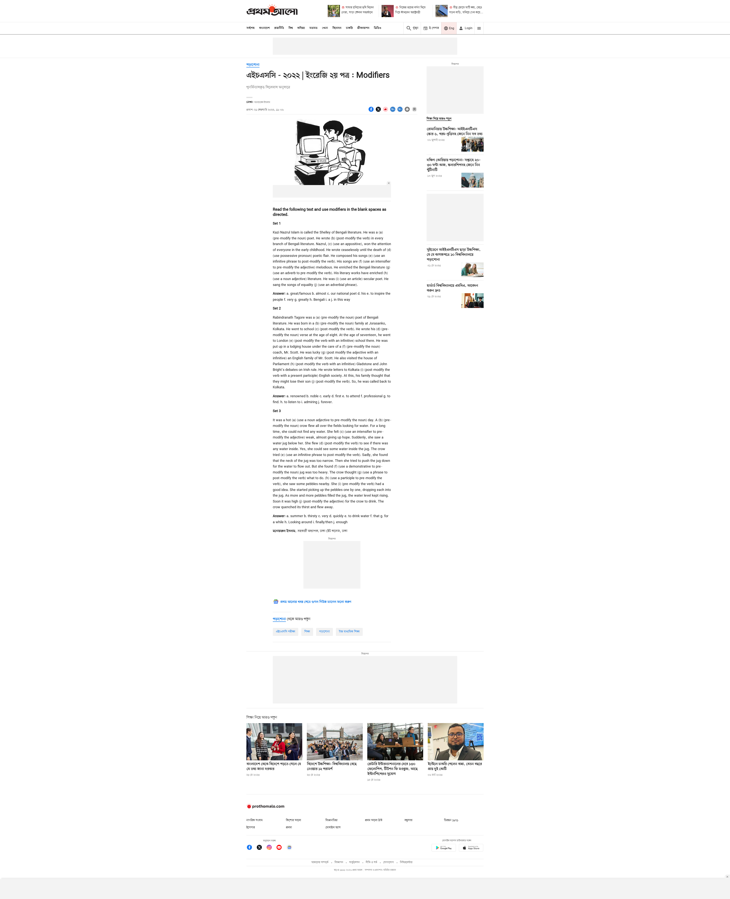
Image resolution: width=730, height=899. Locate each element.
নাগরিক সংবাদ (254, 820)
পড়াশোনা (252, 65)
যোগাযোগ (388, 862)
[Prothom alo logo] (265, 807)
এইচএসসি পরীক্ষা (285, 632)
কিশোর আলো (293, 820)
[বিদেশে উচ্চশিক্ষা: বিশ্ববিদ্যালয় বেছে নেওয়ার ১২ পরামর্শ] (335, 741)
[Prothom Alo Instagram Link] (271, 848)
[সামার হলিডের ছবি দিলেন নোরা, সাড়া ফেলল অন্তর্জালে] (334, 11)
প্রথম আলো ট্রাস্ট (373, 820)
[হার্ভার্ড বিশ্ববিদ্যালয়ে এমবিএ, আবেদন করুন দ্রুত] (472, 300)
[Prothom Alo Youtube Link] (281, 848)
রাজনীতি (279, 28)
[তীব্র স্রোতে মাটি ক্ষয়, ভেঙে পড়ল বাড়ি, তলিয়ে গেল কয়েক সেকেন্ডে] (442, 11)
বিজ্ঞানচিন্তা (331, 820)
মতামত (313, 28)
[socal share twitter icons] (378, 111)
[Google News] (289, 848)
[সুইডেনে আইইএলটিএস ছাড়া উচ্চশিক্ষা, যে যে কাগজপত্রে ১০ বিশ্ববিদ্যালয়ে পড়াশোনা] (472, 269)
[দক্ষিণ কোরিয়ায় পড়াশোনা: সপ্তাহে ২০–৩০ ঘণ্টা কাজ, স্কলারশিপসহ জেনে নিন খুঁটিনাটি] (472, 180)
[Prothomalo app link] (443, 848)
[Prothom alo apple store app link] (471, 848)
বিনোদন (336, 28)
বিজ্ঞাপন (339, 862)
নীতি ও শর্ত (371, 862)
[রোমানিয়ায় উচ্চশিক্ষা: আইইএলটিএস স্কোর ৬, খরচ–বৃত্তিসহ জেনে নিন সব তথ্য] (472, 144)
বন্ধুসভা (409, 820)
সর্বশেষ (251, 28)
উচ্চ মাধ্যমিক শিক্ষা (349, 632)
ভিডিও (377, 28)
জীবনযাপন (363, 28)
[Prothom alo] (272, 11)
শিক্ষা (307, 632)
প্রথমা (289, 827)
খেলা (325, 28)
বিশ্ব (291, 28)
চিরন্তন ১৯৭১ (451, 820)
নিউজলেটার (406, 862)
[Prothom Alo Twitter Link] (261, 848)
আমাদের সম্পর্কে (319, 862)
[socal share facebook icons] (371, 111)
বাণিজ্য (301, 28)
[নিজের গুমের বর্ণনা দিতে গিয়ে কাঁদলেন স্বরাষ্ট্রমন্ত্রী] (388, 11)
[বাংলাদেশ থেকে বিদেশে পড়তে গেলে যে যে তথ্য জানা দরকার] (274, 741)
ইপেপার (250, 827)
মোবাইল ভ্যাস (333, 827)
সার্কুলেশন (354, 862)
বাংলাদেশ (264, 28)
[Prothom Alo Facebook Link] (251, 848)
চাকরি (349, 28)
